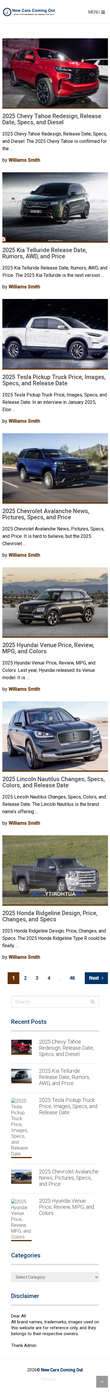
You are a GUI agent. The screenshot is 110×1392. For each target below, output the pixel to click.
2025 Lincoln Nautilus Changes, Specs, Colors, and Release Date (53, 782)
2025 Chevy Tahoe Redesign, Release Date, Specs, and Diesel (51, 119)
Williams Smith (24, 160)
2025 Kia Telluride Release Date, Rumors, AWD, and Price (44, 253)
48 (72, 978)
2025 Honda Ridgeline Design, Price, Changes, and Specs (49, 916)
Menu (94, 12)
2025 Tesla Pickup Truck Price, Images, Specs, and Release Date (54, 380)
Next (94, 978)
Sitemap (49, 1379)
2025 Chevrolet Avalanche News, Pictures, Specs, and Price (45, 514)
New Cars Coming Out (62, 1370)
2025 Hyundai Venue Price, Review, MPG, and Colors (48, 648)
